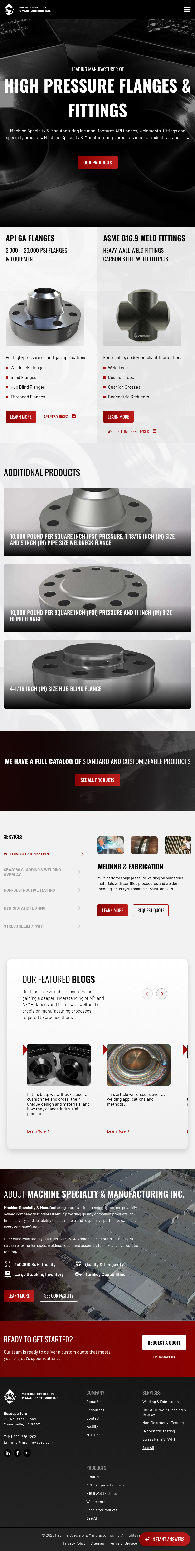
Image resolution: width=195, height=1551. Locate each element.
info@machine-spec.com (32, 1442)
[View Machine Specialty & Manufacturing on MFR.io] (27, 1453)
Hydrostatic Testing (158, 1431)
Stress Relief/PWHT (159, 1439)
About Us (94, 1401)
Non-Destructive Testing (163, 1422)
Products (94, 1476)
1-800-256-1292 (23, 1436)
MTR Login (95, 1434)
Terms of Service (123, 1543)
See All (148, 1447)
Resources (95, 1409)
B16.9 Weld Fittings (102, 1493)
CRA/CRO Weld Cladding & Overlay (164, 1411)
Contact (93, 1418)
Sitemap (97, 1543)
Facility (92, 1426)
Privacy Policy (74, 1543)
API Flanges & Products (105, 1485)
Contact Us (166, 1357)
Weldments (95, 1501)
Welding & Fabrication (160, 1401)
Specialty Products (101, 1510)
